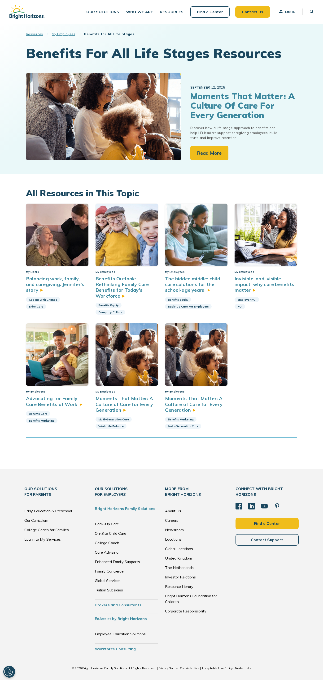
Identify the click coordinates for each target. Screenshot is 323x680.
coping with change (43, 299)
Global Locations (179, 548)
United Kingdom (178, 558)
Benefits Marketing (42, 420)
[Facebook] (239, 506)
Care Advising (106, 552)
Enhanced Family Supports (117, 561)
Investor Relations (180, 577)
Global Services (108, 580)
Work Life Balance (111, 426)
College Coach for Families (46, 529)
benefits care (38, 413)
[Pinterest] (277, 506)
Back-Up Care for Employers (188, 306)
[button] (102, 11)
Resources (34, 34)
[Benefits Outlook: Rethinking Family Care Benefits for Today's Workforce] (127, 235)
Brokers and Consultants (118, 605)
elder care (36, 306)
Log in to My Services (42, 539)
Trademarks (243, 668)
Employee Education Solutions (120, 634)
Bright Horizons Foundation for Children (191, 599)
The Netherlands (179, 567)
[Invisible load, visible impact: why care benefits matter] (266, 235)
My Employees (63, 34)
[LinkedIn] (251, 506)
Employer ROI (246, 299)
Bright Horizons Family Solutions (125, 508)
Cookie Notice (189, 668)
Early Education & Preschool (48, 511)
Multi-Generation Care (113, 419)
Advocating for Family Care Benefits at (51, 401)
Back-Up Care (107, 524)
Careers (171, 520)
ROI (239, 306)
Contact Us (252, 11)
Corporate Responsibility (185, 611)
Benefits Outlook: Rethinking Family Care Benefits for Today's (122, 287)
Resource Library (179, 586)
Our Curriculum (36, 520)
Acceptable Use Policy (217, 668)
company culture (110, 312)
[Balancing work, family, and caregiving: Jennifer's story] (57, 235)
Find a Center (210, 11)
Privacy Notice (168, 668)
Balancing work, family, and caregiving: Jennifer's (55, 284)
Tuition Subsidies (109, 590)
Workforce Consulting (115, 648)
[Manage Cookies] (9, 672)
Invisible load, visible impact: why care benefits (264, 284)
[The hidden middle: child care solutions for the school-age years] (196, 235)
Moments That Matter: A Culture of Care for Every (124, 404)
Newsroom (174, 529)
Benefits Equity (108, 305)
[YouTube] (264, 506)
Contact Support (267, 539)
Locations (173, 539)
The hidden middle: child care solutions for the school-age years (192, 284)
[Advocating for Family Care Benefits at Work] (57, 354)
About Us (173, 511)
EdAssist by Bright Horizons (121, 618)
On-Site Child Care (110, 533)
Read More (209, 153)
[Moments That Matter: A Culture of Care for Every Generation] (127, 354)
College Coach (107, 542)
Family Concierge (109, 571)
